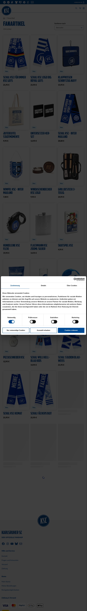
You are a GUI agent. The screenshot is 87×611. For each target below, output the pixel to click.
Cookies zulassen (71, 330)
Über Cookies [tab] (72, 285)
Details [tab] (43, 285)
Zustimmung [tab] (15, 285)
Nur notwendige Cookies (16, 330)
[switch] (33, 322)
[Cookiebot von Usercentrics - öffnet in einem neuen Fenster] (75, 279)
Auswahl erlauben (43, 330)
